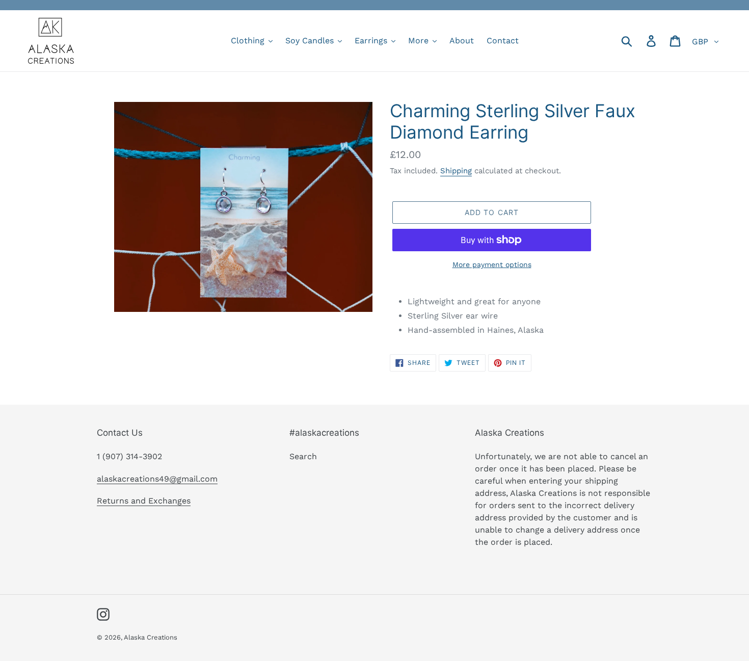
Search (303, 456)
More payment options (491, 264)
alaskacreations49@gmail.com (157, 479)
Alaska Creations (150, 637)
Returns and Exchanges (144, 501)
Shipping (456, 170)
